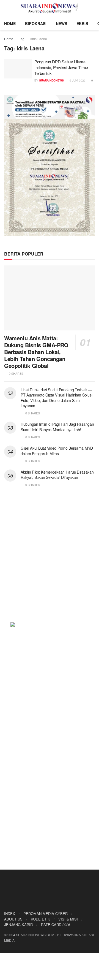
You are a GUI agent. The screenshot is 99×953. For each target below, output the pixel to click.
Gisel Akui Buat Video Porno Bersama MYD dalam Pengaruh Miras (57, 450)
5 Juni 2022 (77, 80)
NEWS (61, 23)
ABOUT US (13, 919)
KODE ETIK (40, 919)
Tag (21, 38)
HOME (10, 23)
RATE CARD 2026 (55, 924)
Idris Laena (38, 38)
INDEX (9, 913)
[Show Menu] (6, 8)
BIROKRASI (35, 23)
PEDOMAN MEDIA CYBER (45, 913)
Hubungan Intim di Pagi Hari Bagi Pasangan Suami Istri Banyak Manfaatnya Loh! (57, 426)
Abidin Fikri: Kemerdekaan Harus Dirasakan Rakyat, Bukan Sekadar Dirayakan (57, 474)
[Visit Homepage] (49, 8)
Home (8, 38)
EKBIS (82, 23)
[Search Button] (92, 8)
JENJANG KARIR (18, 924)
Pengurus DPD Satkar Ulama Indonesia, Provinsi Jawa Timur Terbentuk (61, 67)
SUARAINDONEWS (51, 80)
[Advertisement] (49, 557)
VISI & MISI (68, 919)
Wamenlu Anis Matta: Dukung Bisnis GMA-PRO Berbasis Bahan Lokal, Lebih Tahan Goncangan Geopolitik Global (36, 352)
